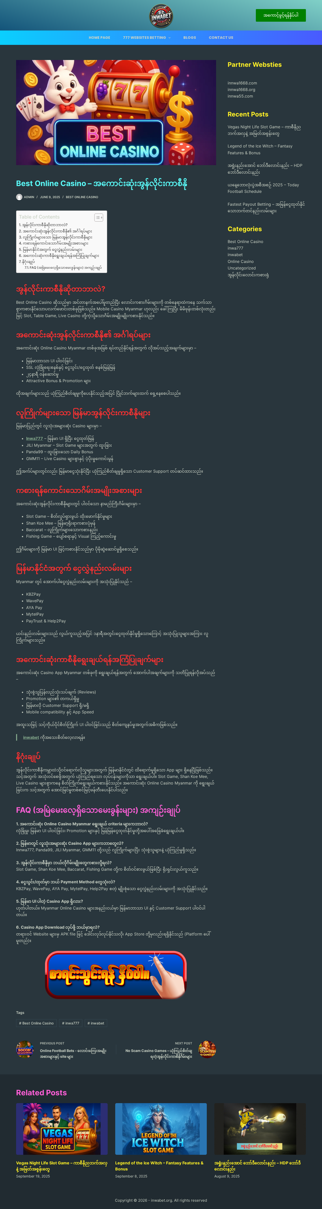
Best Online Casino (82, 197)
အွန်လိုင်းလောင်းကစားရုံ (248, 274)
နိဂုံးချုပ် (28, 261)
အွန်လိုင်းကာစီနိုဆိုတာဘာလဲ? (45, 225)
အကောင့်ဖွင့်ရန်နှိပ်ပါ (280, 15)
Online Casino (241, 261)
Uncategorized (242, 267)
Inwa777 (34, 438)
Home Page (99, 37)
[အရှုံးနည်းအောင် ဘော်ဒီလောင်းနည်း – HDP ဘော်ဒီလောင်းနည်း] (260, 1129)
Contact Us (221, 37)
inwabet (31, 737)
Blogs (189, 37)
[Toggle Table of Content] (96, 217)
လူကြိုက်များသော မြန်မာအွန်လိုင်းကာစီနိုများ (57, 237)
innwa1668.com (242, 82)
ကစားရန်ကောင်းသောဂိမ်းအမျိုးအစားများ (55, 243)
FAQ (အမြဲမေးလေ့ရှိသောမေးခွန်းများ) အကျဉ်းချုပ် (66, 267)
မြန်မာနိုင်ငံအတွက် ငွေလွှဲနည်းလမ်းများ (52, 249)
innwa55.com (240, 96)
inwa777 (70, 1023)
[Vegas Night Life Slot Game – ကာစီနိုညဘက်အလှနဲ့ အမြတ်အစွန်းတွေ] (62, 1129)
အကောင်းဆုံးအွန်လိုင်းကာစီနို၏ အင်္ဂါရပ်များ (57, 231)
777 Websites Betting (144, 37)
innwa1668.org (241, 89)
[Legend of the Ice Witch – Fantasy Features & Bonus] (161, 1129)
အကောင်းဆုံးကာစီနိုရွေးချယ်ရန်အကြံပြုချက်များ (61, 255)
